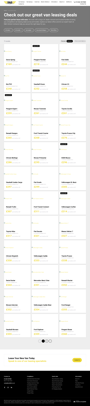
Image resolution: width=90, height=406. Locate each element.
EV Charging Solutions (57, 389)
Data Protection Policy (32, 389)
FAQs (76, 381)
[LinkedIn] (11, 387)
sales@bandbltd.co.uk (9, 383)
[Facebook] (4, 387)
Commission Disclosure (32, 381)
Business (69, 41)
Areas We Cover (79, 387)
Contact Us (21, 4)
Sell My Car (69, 2)
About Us (77, 378)
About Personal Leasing (57, 381)
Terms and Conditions (32, 387)
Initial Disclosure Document (33, 378)
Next (50, 341)
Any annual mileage (41, 30)
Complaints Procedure (32, 385)
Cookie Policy (30, 391)
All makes (7, 30)
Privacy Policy (30, 393)
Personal (63, 41)
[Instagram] (8, 387)
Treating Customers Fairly (33, 383)
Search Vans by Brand (57, 385)
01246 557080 (7, 379)
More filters (54, 30)
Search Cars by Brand (57, 383)
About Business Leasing (57, 378)
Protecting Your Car (56, 387)
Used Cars (37, 2)
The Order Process (79, 383)
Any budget (28, 30)
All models (17, 30)
